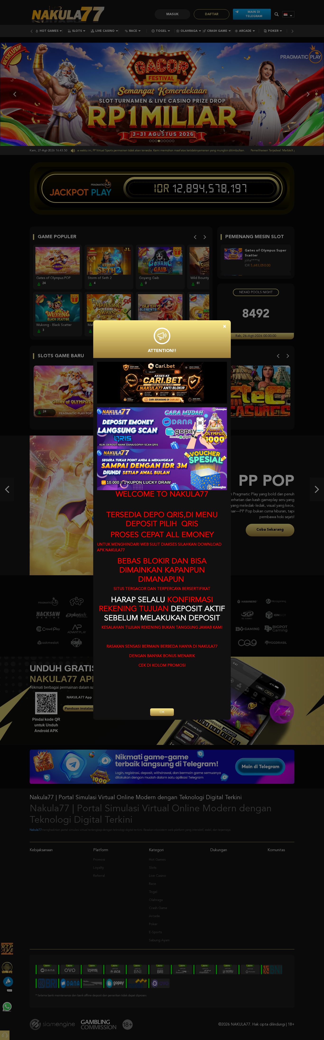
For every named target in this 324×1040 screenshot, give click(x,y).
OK (162, 712)
